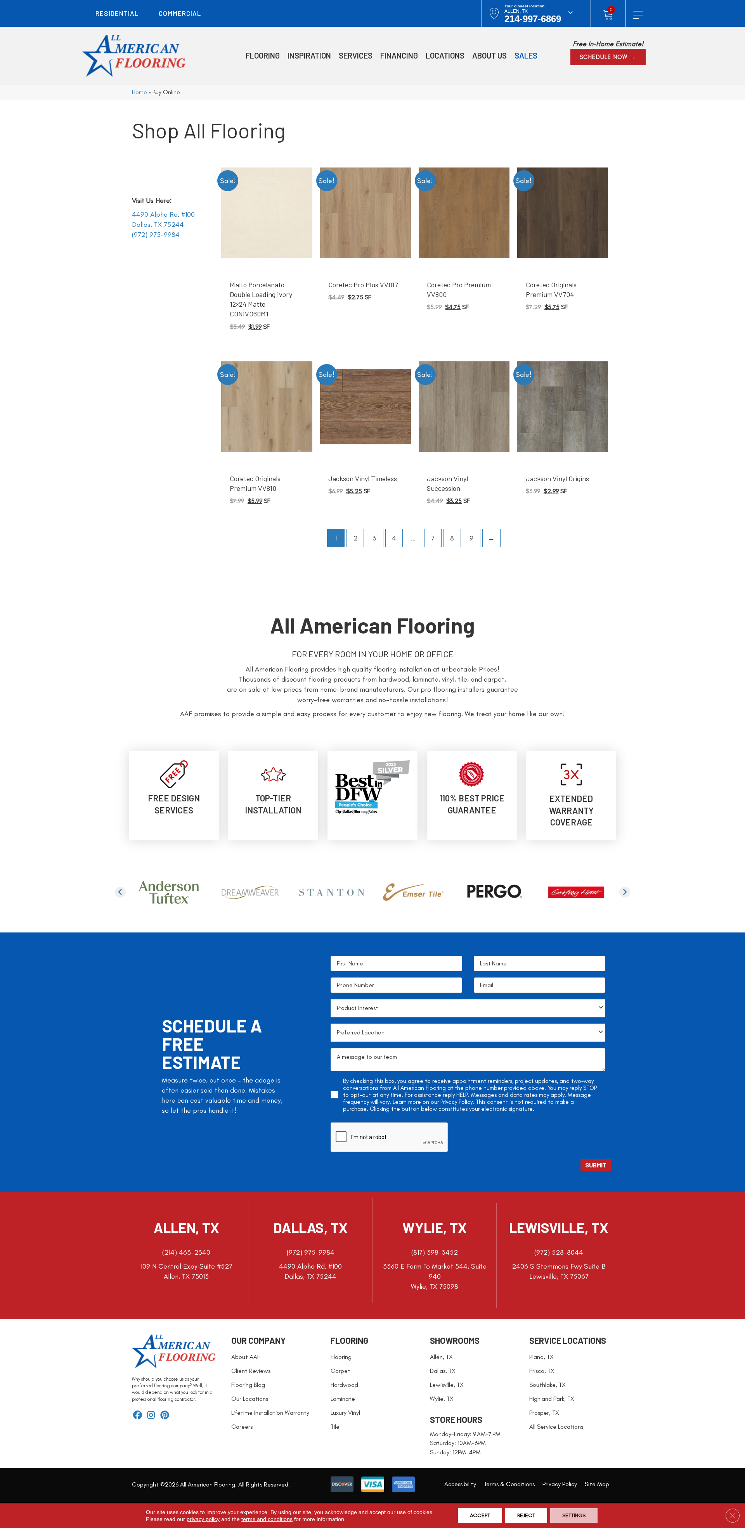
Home (139, 92)
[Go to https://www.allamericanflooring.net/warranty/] (571, 795)
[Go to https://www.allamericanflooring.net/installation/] (273, 789)
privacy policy (203, 1519)
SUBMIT (595, 1165)
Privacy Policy (456, 1101)
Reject (526, 1515)
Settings (574, 1515)
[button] (608, 57)
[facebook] (137, 1416)
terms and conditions (267, 1519)
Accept (480, 1515)
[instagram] (151, 1416)
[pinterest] (164, 1416)
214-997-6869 (532, 19)
